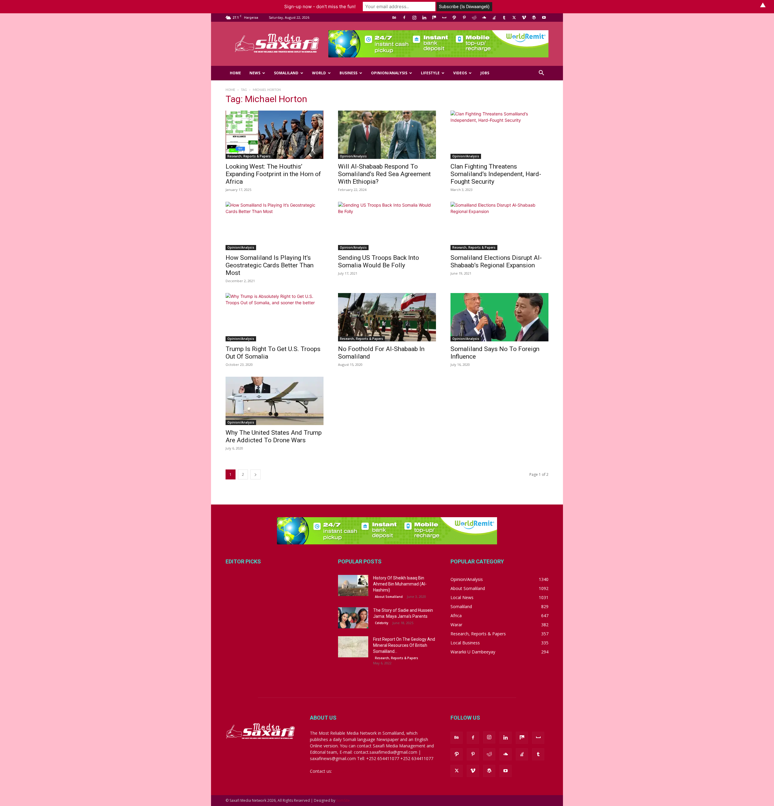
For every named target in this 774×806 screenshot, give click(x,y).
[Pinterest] (464, 17)
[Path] (454, 17)
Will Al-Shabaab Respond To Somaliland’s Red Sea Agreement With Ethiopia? (384, 174)
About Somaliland (389, 597)
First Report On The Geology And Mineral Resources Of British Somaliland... (404, 645)
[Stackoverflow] (494, 17)
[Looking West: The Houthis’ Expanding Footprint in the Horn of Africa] (275, 135)
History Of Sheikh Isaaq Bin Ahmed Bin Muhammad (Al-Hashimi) (400, 583)
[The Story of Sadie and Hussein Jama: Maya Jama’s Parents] (353, 617)
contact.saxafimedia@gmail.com (365, 771)
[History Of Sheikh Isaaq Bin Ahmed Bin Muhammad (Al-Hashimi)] (353, 585)
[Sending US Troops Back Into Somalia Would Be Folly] (387, 226)
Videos (460, 73)
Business (348, 73)
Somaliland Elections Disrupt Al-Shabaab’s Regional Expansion (496, 261)
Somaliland (286, 73)
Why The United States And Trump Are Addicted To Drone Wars (274, 436)
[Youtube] (543, 17)
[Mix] (434, 17)
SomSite (343, 800)
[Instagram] (414, 17)
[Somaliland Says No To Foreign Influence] (499, 317)
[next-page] (255, 474)
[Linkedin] (424, 17)
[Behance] (394, 17)
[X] (514, 17)
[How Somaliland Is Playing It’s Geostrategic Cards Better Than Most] (275, 226)
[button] (541, 73)
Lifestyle (430, 73)
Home (235, 73)
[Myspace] (444, 17)
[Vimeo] (523, 17)
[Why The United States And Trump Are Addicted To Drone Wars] (275, 401)
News (254, 73)
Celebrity (381, 623)
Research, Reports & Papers (249, 156)
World (319, 73)
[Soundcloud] (484, 17)
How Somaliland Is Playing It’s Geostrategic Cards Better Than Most (270, 265)
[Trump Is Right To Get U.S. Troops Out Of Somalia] (275, 317)
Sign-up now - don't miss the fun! (320, 6)
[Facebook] (404, 17)
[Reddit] (474, 17)
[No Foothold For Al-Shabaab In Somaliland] (387, 317)
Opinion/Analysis (389, 73)
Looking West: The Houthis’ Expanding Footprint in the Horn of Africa (273, 174)
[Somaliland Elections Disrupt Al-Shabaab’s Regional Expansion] (499, 226)
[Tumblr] (504, 17)
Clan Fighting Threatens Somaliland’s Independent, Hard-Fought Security (495, 174)
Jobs (484, 73)
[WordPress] (533, 17)
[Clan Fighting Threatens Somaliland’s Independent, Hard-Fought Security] (499, 135)
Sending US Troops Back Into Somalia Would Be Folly (378, 261)
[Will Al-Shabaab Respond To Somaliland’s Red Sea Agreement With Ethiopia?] (387, 135)
